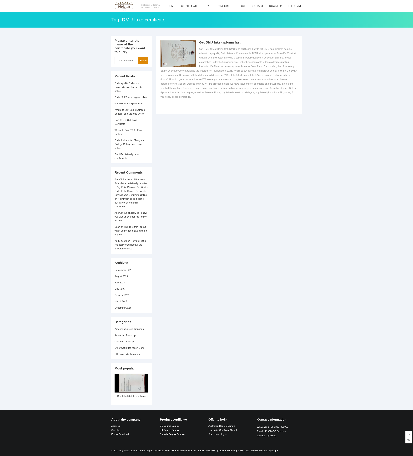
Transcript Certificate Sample (223, 430)
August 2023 (121, 276)
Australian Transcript (125, 335)
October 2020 (122, 295)
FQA (206, 6)
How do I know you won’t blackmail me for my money (131, 216)
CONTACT (257, 6)
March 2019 (121, 301)
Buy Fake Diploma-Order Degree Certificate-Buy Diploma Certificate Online (157, 450)
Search (143, 60)
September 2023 (123, 270)
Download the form (284, 6)
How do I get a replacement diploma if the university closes (130, 244)
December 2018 (123, 307)
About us (115, 426)
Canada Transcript (124, 341)
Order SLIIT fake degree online (131, 97)
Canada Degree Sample (172, 434)
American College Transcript (129, 329)
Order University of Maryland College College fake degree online (130, 144)
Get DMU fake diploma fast (220, 42)
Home (171, 6)
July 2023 (120, 282)
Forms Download (120, 434)
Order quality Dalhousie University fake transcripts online (128, 87)
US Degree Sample (170, 426)
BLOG (241, 6)
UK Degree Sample (170, 430)
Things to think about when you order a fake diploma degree (131, 230)
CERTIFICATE (189, 6)
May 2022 (120, 288)
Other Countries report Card (129, 347)
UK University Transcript (127, 354)
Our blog (115, 430)
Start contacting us (217, 434)
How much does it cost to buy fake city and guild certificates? (130, 202)
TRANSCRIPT (223, 6)
